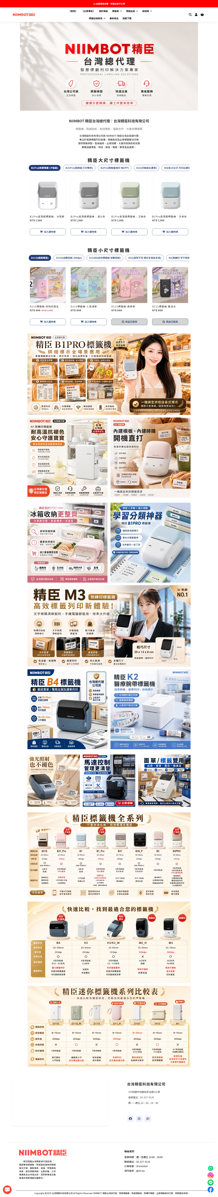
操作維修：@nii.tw (134, 1170)
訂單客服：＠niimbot (136, 1166)
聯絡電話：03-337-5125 (137, 1161)
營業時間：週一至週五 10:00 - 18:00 (143, 1157)
